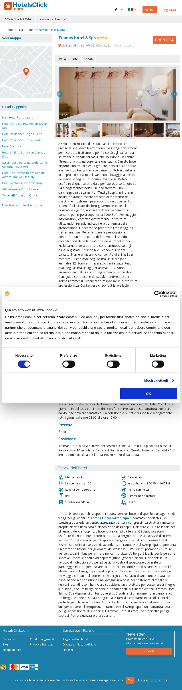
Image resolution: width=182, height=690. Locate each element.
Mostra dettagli (156, 380)
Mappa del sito (12, 650)
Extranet (68, 650)
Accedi (149, 10)
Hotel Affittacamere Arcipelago (22, 183)
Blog (5, 644)
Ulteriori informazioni (152, 680)
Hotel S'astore (11, 146)
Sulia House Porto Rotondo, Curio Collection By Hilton (24, 165)
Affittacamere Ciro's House (20, 189)
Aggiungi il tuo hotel (75, 639)
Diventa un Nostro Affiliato (79, 644)
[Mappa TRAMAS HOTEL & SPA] (26, 72)
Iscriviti (149, 651)
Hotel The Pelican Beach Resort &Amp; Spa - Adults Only (23, 175)
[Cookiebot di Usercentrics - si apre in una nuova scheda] (157, 293)
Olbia (29, 30)
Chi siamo (9, 639)
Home (9, 30)
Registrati (169, 10)
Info (75, 59)
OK (148, 394)
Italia (20, 30)
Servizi (88, 59)
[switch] (68, 363)
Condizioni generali (42, 639)
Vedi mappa (123, 45)
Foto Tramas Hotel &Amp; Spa (22, 205)
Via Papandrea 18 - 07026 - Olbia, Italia (86, 45)
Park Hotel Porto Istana (17, 117)
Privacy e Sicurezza (41, 644)
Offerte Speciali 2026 (17, 19)
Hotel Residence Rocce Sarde (22, 140)
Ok (130, 680)
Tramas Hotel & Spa (51, 30)
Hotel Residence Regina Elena (22, 134)
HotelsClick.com (26, 6)
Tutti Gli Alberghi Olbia (19, 195)
